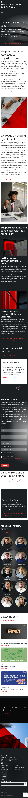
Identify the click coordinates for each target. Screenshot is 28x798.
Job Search (3, 774)
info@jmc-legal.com (15, 4)
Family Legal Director (11, 362)
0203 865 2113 (4, 4)
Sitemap (11, 795)
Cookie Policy (18, 771)
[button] (18, 387)
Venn (26, 792)
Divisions (3, 773)
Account (3, 778)
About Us (3, 771)
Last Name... (3, 434)
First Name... (3, 428)
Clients (2, 779)
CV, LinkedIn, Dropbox (6, 446)
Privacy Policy (6, 458)
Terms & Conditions (15, 458)
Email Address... (4, 440)
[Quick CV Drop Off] (2, 7)
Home (2, 767)
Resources (3, 776)
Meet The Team (4, 769)
